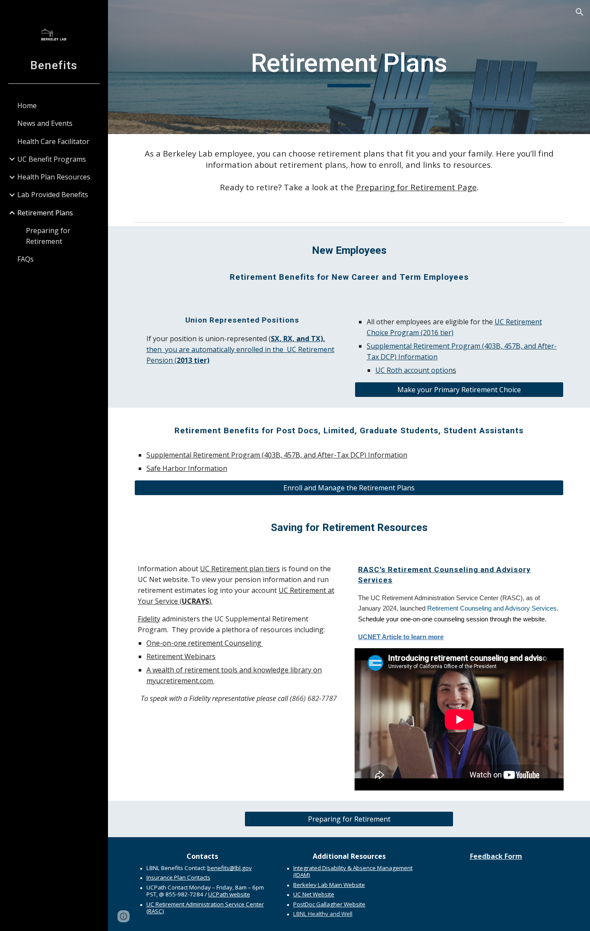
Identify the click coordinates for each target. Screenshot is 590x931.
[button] (579, 12)
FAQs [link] (25, 259)
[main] (349, 67)
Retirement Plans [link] (45, 213)
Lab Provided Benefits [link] (52, 194)
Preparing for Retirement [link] (48, 236)
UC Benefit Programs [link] (51, 159)
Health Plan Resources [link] (53, 177)
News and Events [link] (45, 123)
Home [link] (27, 105)
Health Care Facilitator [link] (53, 141)
